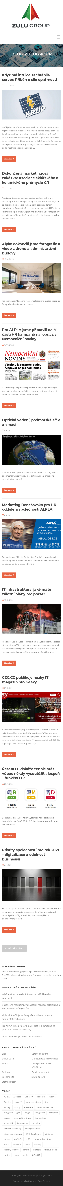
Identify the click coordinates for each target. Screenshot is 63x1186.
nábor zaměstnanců (13, 1134)
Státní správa (38, 1076)
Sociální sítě (8, 1076)
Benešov (29, 1096)
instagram (53, 1112)
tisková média (50, 1149)
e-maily (7, 1107)
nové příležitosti (32, 1128)
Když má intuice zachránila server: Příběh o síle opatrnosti (29, 77)
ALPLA (6, 1096)
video (16, 1155)
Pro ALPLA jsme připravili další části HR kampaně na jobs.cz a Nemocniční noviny (29, 334)
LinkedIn (36, 1123)
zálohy (25, 1155)
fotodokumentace (45, 1107)
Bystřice (7, 1102)
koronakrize (22, 1123)
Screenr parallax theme (23, 1181)
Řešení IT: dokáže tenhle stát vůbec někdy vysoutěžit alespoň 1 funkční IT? (31, 773)
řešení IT (36, 1155)
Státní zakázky (9, 1081)
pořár (28, 1139)
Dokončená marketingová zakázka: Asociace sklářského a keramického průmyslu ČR (30, 178)
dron (47, 1102)
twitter (7, 1155)
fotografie (8, 1112)
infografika (40, 1112)
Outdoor (6, 1072)
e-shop (17, 1107)
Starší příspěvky (14, 948)
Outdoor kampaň (40, 1072)
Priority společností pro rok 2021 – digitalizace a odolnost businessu (30, 854)
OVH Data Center (33, 1134)
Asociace (17, 1096)
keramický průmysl (22, 1118)
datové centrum (33, 1102)
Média (5, 1063)
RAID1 (6, 1144)
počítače (18, 1139)
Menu (58, 37)
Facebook (28, 1107)
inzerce (7, 1118)
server (27, 1144)
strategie (37, 1149)
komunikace (40, 1118)
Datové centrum (39, 1053)
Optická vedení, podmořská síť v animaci (22, 1036)
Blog (4, 1053)
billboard (41, 1096)
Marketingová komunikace (44, 1058)
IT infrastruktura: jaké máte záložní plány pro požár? (26, 591)
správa (26, 1149)
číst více (8, 159)
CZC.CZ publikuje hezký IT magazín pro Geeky (25, 679)
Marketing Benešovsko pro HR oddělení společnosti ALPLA (29, 507)
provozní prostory (43, 1139)
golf (18, 1112)
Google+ (27, 1112)
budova (52, 1096)
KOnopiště (8, 1123)
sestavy (37, 1144)
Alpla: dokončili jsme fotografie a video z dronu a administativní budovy (31, 248)
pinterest (49, 1134)
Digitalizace (8, 1058)
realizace (17, 1144)
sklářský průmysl (11, 1149)
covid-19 (18, 1102)
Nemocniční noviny (12, 1128)
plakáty (7, 1139)
